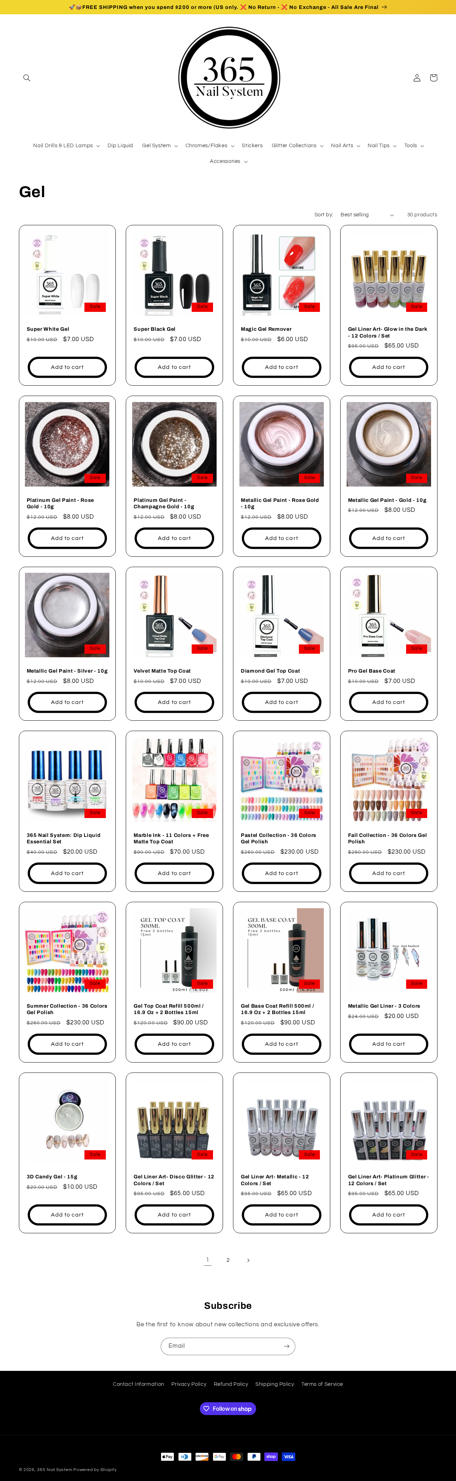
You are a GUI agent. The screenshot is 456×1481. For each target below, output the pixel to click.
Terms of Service (322, 1384)
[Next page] (248, 1260)
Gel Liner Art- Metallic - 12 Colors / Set (275, 1180)
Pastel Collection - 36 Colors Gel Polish (278, 838)
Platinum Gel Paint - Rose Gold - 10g (60, 503)
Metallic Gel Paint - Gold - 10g (387, 500)
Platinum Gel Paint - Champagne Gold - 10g (164, 503)
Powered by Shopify (94, 1470)
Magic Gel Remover (266, 329)
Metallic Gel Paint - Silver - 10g (67, 671)
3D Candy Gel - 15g (52, 1176)
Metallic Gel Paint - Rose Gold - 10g (280, 503)
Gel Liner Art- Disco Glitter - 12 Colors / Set (174, 1180)
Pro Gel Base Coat (371, 671)
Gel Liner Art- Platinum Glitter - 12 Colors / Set (388, 1180)
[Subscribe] (287, 1346)
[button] (27, 78)
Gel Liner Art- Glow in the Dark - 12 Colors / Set (387, 332)
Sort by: (324, 214)
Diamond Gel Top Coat (270, 671)
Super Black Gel (155, 329)
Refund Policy (231, 1384)
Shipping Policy (274, 1384)
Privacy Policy (188, 1384)
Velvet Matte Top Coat (162, 671)
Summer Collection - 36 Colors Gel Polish (67, 1009)
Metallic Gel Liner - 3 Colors (384, 1006)
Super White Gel (48, 329)
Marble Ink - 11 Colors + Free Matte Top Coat (171, 838)
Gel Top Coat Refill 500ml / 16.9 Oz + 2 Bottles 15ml (169, 1009)
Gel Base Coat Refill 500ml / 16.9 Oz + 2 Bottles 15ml (277, 1009)
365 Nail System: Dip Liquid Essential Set (64, 838)
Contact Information (138, 1384)
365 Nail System (54, 1470)
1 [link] (207, 1260)
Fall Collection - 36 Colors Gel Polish (387, 838)
